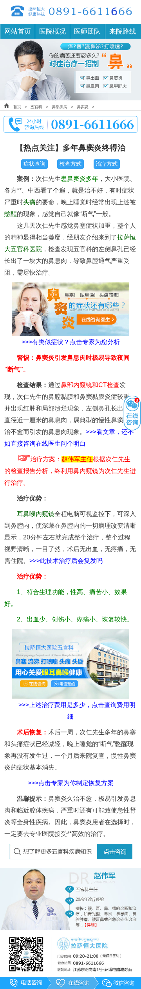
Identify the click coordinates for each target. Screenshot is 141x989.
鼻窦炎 (83, 107)
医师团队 (87, 31)
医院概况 (52, 31)
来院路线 (122, 31)
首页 (17, 107)
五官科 (36, 107)
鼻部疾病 (59, 107)
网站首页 (17, 31)
